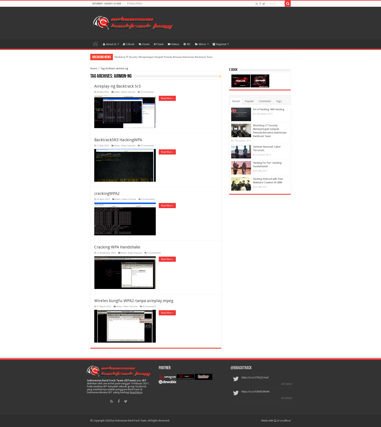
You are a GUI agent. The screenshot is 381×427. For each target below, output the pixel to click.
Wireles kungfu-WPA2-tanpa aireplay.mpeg (133, 300)
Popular (249, 101)
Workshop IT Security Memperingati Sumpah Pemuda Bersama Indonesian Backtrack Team (163, 56)
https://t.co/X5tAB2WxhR (255, 391)
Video (117, 92)
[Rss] (256, 3)
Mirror (202, 44)
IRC (189, 44)
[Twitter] (264, 3)
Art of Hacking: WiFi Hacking (268, 109)
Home (95, 44)
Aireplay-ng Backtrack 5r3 (117, 86)
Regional (221, 44)
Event (161, 44)
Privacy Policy (134, 3)
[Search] (288, 4)
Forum (146, 44)
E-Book (130, 44)
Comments (265, 101)
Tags (279, 101)
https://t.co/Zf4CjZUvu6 (254, 377)
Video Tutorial (128, 92)
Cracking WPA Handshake (117, 247)
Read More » (167, 98)
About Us (111, 44)
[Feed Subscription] (220, 76)
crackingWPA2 (107, 193)
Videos (175, 44)
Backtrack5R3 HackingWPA (118, 139)
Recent (236, 101)
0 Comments (147, 92)
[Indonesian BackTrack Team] (132, 22)
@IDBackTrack (241, 368)
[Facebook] (260, 3)
